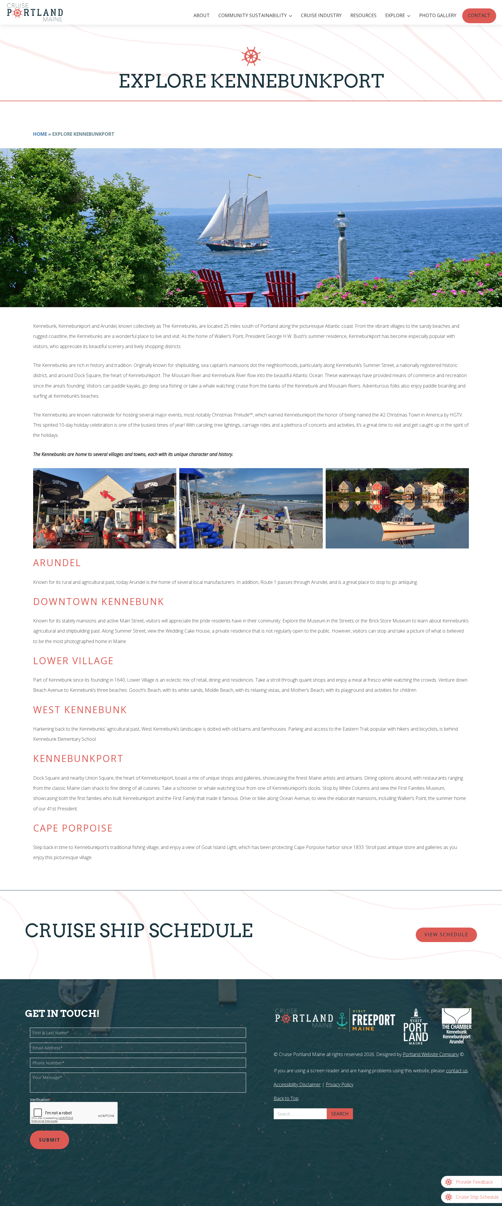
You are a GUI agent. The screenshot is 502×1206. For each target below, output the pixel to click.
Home (40, 134)
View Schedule (446, 934)
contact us (457, 1070)
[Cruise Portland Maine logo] (32, 12)
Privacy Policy (339, 1084)
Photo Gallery (437, 15)
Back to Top (286, 1098)
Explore (395, 15)
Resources (363, 15)
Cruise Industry (321, 15)
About (201, 15)
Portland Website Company (431, 1054)
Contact (479, 15)
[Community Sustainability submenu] (291, 15)
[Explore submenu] (409, 15)
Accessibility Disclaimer (297, 1084)
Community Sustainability (252, 15)
